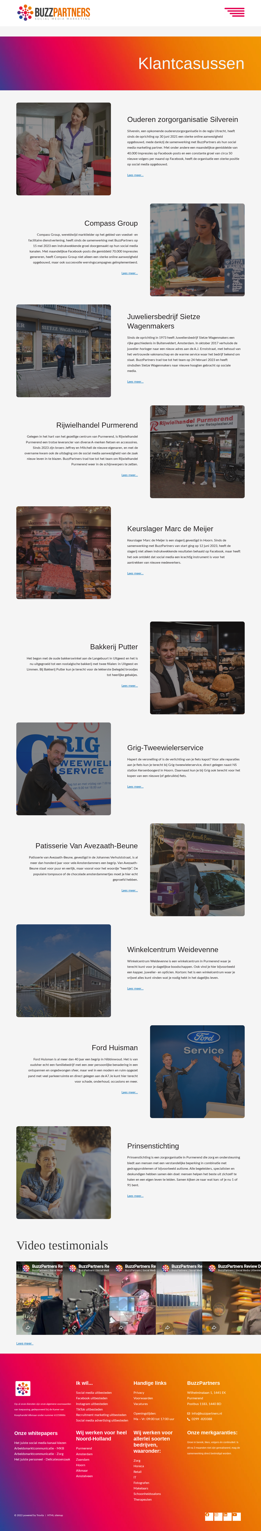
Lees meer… (135, 175)
